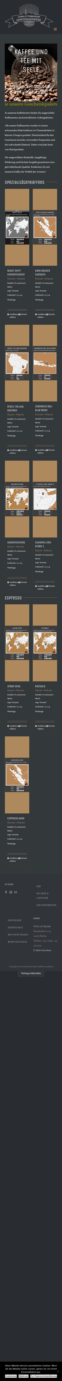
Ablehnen (23, 1376)
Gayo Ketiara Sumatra (42, 272)
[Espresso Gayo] (17, 774)
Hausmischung (16, 542)
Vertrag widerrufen (31, 973)
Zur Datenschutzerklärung (44, 1376)
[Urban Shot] (17, 642)
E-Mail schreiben (42, 950)
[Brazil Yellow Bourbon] (17, 363)
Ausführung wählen (13, 316)
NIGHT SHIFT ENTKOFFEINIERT (16, 272)
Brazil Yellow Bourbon (15, 408)
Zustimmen (11, 1376)
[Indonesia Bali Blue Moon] (45, 363)
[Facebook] (6, 892)
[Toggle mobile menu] (55, 29)
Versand (15, 291)
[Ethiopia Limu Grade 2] (45, 499)
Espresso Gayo (15, 818)
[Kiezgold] (45, 642)
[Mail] (15, 892)
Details (24, 314)
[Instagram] (11, 892)
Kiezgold (40, 686)
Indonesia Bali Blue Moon (43, 408)
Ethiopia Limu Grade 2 (43, 544)
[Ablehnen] (58, 1371)
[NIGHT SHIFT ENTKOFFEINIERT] (17, 227)
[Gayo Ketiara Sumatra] (45, 227)
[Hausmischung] (17, 499)
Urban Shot (13, 686)
